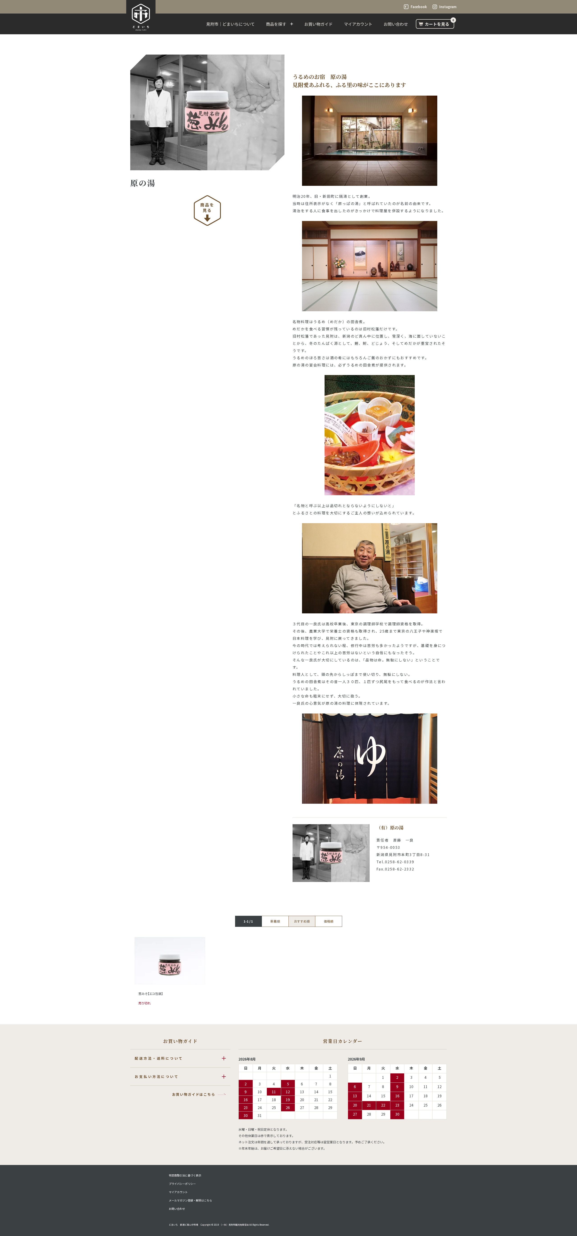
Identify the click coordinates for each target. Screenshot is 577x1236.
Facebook (419, 6)
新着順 (275, 921)
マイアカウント (358, 24)
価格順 (328, 921)
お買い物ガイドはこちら (193, 1094)
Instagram (447, 6)
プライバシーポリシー (182, 1183)
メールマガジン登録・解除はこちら (190, 1200)
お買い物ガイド (318, 24)
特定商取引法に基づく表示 (185, 1175)
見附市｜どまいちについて (230, 24)
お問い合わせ (396, 24)
